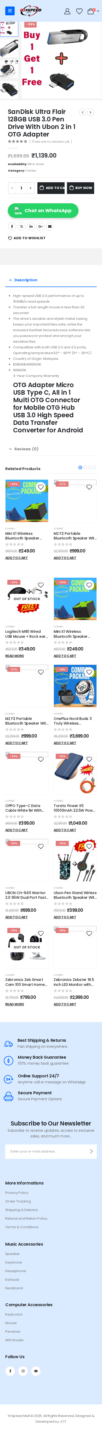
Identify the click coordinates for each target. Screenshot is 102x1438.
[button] (80, 467)
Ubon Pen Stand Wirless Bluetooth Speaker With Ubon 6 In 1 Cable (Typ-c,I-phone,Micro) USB (75, 900)
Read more (14, 655)
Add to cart (55, 187)
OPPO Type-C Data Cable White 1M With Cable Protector (23, 810)
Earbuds (12, 1279)
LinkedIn (31, 226)
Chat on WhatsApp (48, 210)
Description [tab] (25, 280)
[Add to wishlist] (40, 486)
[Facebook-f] (10, 1371)
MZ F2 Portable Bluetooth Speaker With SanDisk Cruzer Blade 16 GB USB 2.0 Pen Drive (75, 541)
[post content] (26, 501)
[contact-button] (91, 1151)
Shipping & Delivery (21, 1209)
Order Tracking (18, 1201)
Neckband (14, 1288)
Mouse (11, 1322)
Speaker (12, 1253)
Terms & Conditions (21, 1227)
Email (50, 226)
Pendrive (12, 1331)
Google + (40, 226)
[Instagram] (23, 1371)
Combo (30, 170)
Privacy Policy (16, 1192)
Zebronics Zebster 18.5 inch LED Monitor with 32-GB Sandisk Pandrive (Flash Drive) (74, 987)
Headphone (15, 1270)
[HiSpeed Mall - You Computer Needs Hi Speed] (30, 11)
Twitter (21, 226)
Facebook (12, 226)
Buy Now (83, 187)
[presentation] (27, 58)
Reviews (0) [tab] (26, 449)
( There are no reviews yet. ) (51, 141)
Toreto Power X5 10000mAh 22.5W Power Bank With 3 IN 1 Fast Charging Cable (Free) (75, 813)
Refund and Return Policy (26, 1218)
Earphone (13, 1262)
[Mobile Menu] (10, 10)
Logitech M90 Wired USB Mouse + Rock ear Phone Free (25, 636)
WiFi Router (14, 1340)
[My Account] (67, 11)
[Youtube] (36, 1371)
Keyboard (13, 1314)
